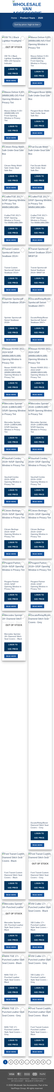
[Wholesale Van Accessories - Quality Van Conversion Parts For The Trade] (27, 6)
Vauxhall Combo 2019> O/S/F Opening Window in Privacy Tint (39, 480)
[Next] (48, 1062)
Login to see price (13, 71)
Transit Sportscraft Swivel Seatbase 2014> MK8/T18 (39, 270)
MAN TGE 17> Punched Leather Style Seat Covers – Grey (13, 1030)
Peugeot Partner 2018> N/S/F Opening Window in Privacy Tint (12, 585)
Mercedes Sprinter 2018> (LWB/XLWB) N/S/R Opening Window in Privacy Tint (39, 427)
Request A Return (34, 1081)
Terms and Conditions (18, 1079)
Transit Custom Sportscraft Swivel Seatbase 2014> (12, 270)
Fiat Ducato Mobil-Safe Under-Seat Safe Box (39, 168)
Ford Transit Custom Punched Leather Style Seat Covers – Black (40, 1030)
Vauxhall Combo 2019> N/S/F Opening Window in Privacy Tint (12, 480)
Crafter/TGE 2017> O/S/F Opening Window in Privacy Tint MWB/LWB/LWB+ (40, 219)
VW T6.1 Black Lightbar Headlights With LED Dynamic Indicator (12, 59)
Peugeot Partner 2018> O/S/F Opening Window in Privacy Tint (39, 585)
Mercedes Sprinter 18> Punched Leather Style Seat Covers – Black (13, 926)
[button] (3, 6)
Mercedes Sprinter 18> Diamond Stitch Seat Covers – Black (13, 636)
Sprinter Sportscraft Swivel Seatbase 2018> (12, 320)
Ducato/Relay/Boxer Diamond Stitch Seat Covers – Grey (39, 825)
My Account (17, 1081)
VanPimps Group (18, 1088)
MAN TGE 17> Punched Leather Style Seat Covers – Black (13, 978)
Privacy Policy (38, 1079)
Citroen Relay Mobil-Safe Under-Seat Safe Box (13, 168)
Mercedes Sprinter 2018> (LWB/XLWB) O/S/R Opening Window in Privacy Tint (13, 427)
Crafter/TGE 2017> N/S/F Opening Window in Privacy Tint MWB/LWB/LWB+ (13, 219)
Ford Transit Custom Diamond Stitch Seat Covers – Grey (40, 875)
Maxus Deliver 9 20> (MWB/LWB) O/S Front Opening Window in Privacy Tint (13, 116)
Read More (11, 80)
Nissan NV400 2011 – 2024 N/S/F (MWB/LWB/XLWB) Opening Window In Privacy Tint (13, 372)
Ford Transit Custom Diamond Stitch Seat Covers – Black (13, 875)
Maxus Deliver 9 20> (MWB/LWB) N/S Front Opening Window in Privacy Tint (40, 61)
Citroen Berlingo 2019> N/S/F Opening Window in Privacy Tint (12, 533)
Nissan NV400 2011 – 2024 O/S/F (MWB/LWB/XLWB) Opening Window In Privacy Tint (40, 372)
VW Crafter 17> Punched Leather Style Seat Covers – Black (39, 926)
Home (14, 18)
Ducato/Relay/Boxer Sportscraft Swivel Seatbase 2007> (39, 320)
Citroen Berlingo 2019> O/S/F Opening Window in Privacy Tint (39, 533)
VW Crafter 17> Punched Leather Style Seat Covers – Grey (39, 978)
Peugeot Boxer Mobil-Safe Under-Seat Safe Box (40, 113)
